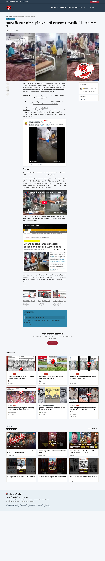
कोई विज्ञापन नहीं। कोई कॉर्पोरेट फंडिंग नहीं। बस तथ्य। (18, 1)
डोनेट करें (86, 8)
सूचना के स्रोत (32, 506)
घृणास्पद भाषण (78, 8)
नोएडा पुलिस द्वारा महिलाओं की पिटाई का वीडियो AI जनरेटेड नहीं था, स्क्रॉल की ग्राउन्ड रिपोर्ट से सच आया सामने (83, 410)
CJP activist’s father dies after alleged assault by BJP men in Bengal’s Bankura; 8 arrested (83, 451)
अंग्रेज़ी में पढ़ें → (83, 99)
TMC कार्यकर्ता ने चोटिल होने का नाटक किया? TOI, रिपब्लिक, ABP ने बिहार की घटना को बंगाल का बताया (59, 302)
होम (7, 17)
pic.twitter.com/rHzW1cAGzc (50, 104)
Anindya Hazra (44, 412)
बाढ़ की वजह (28, 277)
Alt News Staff (75, 414)
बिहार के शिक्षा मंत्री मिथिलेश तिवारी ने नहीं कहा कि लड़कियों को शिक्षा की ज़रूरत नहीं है (29, 302)
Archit (10, 31)
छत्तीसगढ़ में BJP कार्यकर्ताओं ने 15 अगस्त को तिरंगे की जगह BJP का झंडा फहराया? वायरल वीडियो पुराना (52, 477)
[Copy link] (7, 94)
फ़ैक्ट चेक (53, 8)
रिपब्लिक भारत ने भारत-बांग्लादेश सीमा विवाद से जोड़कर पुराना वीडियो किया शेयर (51, 377)
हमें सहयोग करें (94, 1)
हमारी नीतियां (23, 506)
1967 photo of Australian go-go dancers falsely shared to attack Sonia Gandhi (83, 477)
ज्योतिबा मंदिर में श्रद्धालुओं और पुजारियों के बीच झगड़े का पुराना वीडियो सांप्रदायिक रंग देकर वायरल (21, 409)
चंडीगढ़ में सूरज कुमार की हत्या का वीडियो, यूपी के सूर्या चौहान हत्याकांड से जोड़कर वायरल (21, 377)
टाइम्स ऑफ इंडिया (27, 217)
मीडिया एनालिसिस (61, 8)
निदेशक (47, 506)
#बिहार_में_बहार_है (38, 104)
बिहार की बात (26, 110)
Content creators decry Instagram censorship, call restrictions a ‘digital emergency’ (20, 451)
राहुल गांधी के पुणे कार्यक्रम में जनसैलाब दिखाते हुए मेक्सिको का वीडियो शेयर (52, 451)
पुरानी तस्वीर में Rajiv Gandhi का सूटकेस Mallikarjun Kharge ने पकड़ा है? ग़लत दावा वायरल (21, 477)
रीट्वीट (47, 112)
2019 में (24, 275)
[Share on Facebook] (7, 83)
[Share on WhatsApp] (7, 90)
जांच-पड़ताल (71, 8)
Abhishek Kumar (76, 381)
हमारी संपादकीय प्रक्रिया (13, 506)
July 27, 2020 (44, 108)
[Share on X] (7, 87)
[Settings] (97, 7)
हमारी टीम (40, 506)
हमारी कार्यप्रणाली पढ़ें (28, 325)
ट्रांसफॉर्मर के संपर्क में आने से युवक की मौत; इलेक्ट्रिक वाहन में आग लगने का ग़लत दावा (83, 377)
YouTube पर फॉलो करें (93, 428)
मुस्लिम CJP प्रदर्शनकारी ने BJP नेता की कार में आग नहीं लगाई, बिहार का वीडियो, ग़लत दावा (44, 302)
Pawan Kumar (13, 381)
